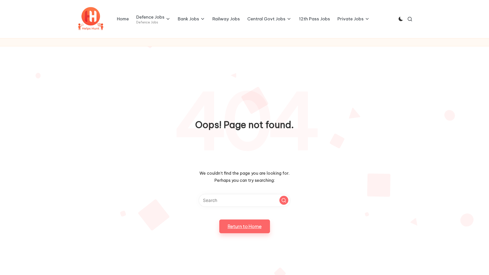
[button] (283, 200)
